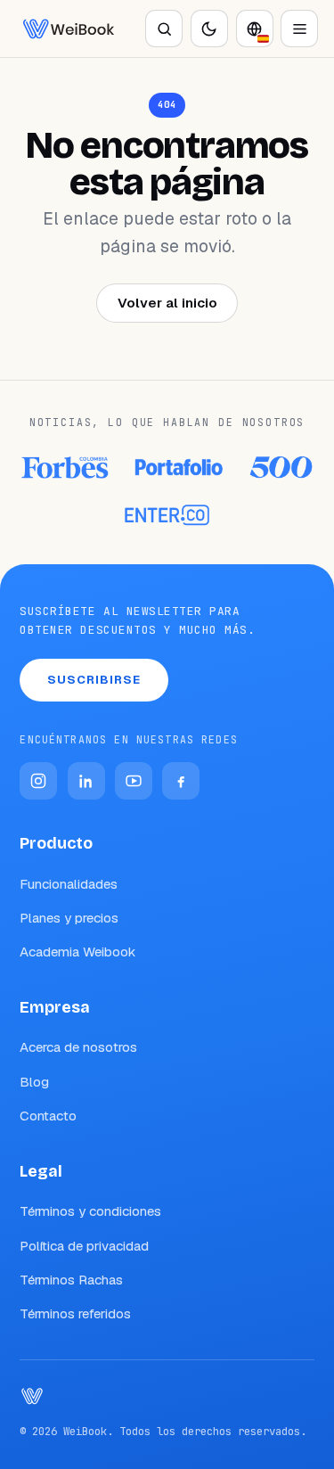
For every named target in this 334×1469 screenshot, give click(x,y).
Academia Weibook (78, 951)
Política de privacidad (84, 1245)
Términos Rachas (71, 1279)
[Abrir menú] (299, 28)
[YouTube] (133, 781)
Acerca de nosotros (78, 1046)
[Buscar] (164, 28)
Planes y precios (69, 917)
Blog (34, 1081)
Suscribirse (94, 679)
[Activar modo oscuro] (209, 28)
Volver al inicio (167, 302)
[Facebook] (181, 781)
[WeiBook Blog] (68, 28)
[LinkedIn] (86, 781)
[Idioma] (254, 28)
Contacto (48, 1115)
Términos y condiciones (90, 1210)
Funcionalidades (69, 883)
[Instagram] (38, 781)
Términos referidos (75, 1313)
